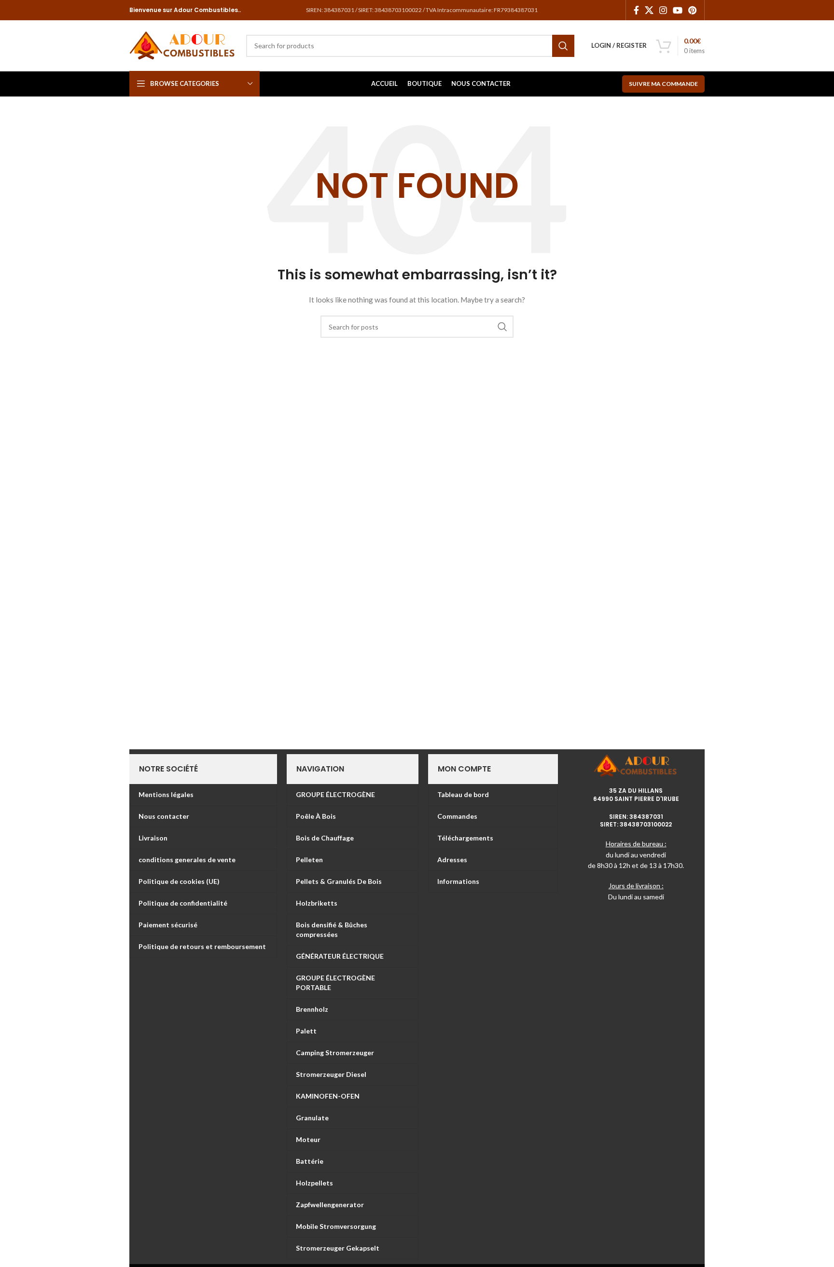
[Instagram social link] (663, 10)
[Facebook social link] (636, 10)
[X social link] (649, 10)
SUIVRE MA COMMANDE (663, 83)
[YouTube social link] (677, 10)
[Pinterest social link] (692, 10)
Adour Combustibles (205, 10)
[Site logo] (182, 45)
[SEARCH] (563, 46)
